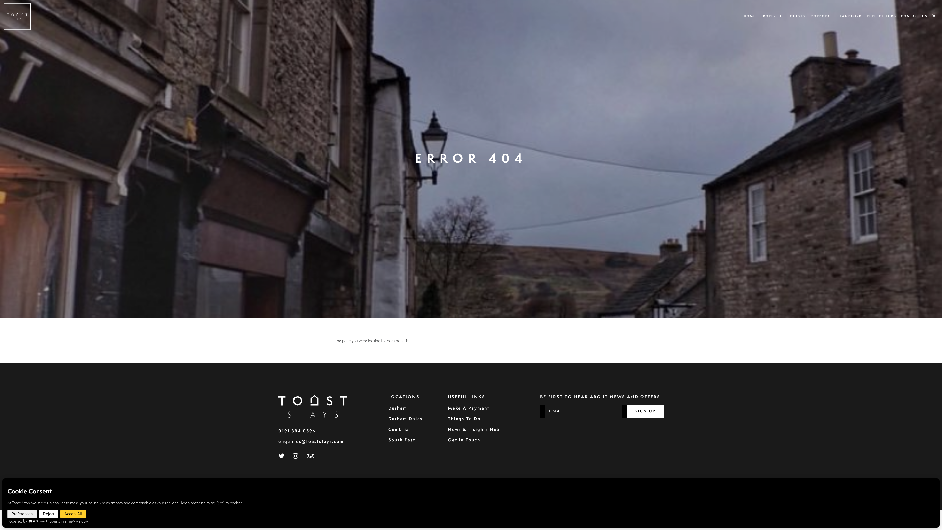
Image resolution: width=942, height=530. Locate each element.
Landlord (851, 16)
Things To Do (464, 418)
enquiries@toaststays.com (311, 441)
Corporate (823, 16)
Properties (773, 16)
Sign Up (645, 411)
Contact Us (914, 16)
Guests (798, 16)
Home (750, 16)
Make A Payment (469, 408)
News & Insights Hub (474, 429)
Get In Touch (464, 440)
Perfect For (880, 16)
